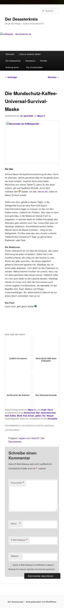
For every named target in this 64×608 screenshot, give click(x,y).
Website (15, 555)
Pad (25, 415)
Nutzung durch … (13, 67)
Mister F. (41, 115)
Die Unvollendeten (34, 67)
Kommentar (17, 482)
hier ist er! (42, 191)
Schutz (31, 415)
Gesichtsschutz (48, 412)
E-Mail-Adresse (19, 540)
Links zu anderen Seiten (30, 54)
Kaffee (13, 415)
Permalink (52, 418)
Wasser (50, 415)
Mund (19, 415)
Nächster (53, 77)
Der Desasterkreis (21, 19)
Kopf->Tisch (47, 409)
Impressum (30, 60)
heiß (7, 415)
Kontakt (43, 60)
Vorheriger (11, 77)
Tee (44, 415)
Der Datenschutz (13, 60)
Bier (38, 412)
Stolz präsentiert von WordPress (41, 601)
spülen (38, 415)
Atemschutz (29, 412)
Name (16, 523)
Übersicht (10, 54)
